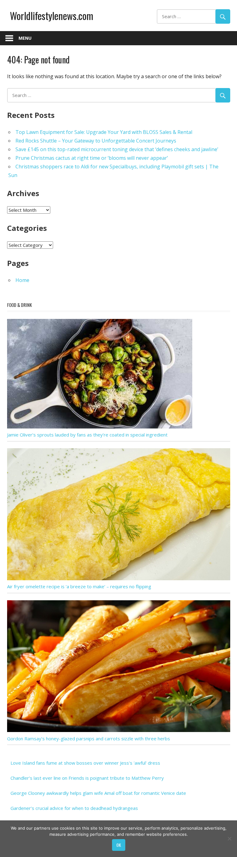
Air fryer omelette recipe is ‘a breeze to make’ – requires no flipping (79, 586)
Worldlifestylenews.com (51, 15)
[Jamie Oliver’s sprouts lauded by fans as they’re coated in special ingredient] (99, 427)
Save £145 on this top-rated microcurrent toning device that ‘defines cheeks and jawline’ (116, 149)
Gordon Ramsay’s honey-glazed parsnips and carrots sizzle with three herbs (88, 738)
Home (22, 280)
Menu (25, 38)
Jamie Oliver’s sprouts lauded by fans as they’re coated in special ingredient (87, 435)
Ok (118, 845)
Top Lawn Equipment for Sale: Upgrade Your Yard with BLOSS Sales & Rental (103, 132)
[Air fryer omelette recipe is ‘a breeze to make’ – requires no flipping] (118, 578)
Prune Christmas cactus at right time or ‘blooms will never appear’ (91, 158)
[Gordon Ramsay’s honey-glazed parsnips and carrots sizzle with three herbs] (118, 730)
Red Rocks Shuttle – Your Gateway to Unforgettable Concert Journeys (95, 140)
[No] (229, 838)
